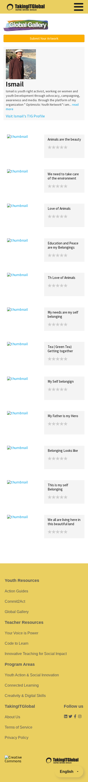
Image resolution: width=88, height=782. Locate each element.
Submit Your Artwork (44, 38)
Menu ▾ (69, 25)
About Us (12, 717)
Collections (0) (41, 129)
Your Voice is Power (21, 633)
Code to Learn (16, 643)
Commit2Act (15, 601)
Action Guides (16, 591)
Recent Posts (18, 129)
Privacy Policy (16, 738)
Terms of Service (18, 727)
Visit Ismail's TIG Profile (25, 116)
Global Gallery (26, 25)
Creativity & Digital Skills (25, 696)
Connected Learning (22, 685)
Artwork (60, 129)
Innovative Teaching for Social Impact (36, 654)
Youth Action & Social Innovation (32, 675)
